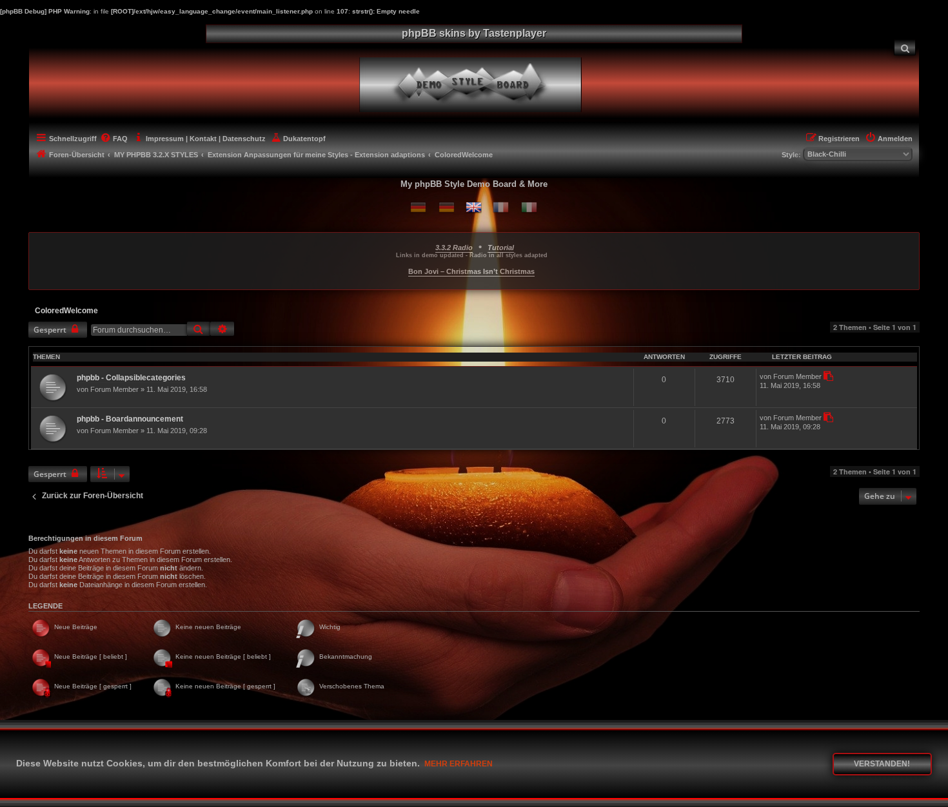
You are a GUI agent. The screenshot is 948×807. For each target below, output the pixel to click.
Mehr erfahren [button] (458, 763)
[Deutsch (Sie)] (447, 207)
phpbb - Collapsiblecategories (131, 377)
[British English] (474, 207)
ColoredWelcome (66, 310)
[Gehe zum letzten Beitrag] (828, 376)
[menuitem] (905, 47)
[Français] (501, 207)
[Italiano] (529, 207)
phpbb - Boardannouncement (130, 418)
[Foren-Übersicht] (481, 83)
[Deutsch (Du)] (418, 207)
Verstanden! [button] (882, 763)
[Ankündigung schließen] (911, 240)
